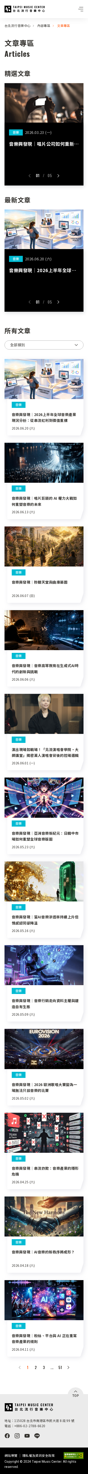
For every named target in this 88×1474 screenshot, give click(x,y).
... (52, 1367)
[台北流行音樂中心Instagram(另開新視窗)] (17, 1435)
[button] (29, 176)
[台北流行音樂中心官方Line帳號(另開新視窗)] (37, 1435)
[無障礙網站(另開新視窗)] (73, 1455)
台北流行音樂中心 (25, 9)
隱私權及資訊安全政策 (38, 1455)
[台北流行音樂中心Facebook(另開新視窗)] (7, 1435)
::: (1, 21)
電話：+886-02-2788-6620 (25, 1426)
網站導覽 (11, 1455)
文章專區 (63, 25)
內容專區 (43, 25)
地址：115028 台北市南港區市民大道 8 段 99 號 (39, 1420)
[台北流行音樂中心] (29, 1407)
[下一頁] (68, 1367)
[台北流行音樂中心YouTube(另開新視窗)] (27, 1435)
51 (60, 1367)
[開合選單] (80, 9)
